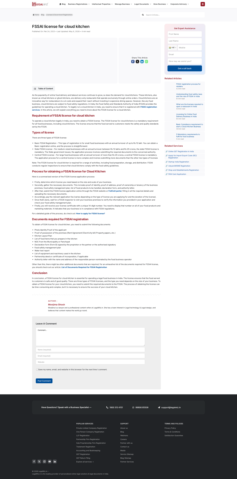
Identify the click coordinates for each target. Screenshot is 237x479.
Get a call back (184, 68)
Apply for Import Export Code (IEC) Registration (182, 156)
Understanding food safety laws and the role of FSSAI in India (189, 95)
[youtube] (50, 461)
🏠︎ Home (36, 15)
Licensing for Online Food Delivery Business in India (186, 115)
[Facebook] (133, 62)
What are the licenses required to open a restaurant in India (189, 105)
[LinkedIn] (142, 62)
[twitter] (39, 461)
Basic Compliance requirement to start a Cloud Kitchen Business (189, 125)
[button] (43, 88)
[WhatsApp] (146, 62)
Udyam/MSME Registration (179, 166)
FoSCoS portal (115, 191)
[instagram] (44, 461)
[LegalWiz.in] (40, 3)
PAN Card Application (177, 174)
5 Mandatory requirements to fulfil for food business (188, 135)
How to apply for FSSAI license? (90, 213)
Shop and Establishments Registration (183, 170)
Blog (42, 15)
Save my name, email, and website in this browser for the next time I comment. (72, 369)
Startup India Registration (178, 162)
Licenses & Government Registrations (59, 15)
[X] (137, 62)
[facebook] (34, 461)
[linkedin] (55, 461)
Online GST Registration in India (181, 151)
